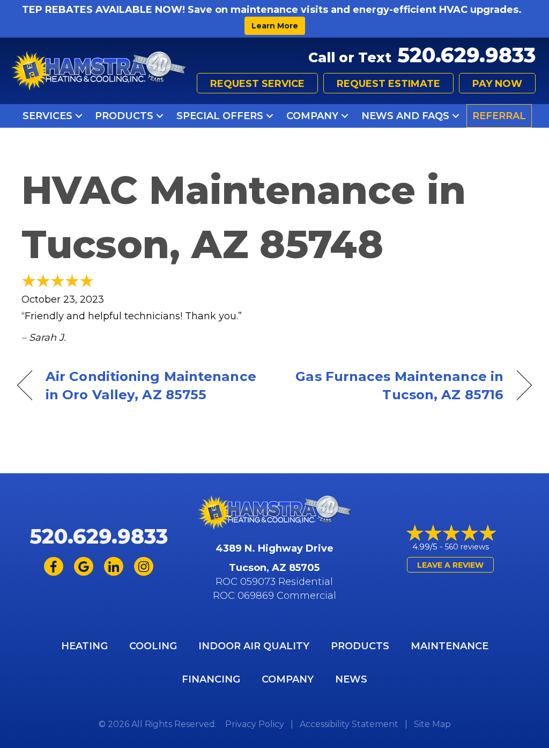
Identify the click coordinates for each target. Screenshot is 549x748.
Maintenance (449, 646)
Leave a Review (450, 565)
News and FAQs (405, 116)
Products (124, 116)
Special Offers (219, 116)
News (351, 679)
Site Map (432, 724)
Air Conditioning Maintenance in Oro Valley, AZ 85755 (151, 385)
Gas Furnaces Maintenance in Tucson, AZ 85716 (396, 385)
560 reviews (467, 547)
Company (312, 116)
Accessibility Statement (349, 724)
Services (47, 116)
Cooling (153, 646)
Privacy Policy (254, 724)
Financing (211, 679)
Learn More (274, 26)
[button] (78, 116)
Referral (499, 116)
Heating (84, 646)
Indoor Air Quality (253, 646)
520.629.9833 (466, 55)
